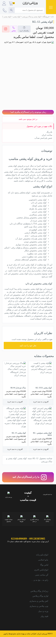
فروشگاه (46, 17)
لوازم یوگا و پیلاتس (40, 596)
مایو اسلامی (43, 560)
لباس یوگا (44, 565)
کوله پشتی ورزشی (39, 236)
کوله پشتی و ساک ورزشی (31, 17)
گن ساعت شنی (41, 575)
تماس (14, 31)
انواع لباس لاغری (41, 570)
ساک (32, 172)
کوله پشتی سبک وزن (38, 227)
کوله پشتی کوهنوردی (38, 230)
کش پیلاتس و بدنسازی (38, 601)
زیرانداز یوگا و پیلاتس (39, 591)
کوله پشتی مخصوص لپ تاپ (16, 274)
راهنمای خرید (24, 31)
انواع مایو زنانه (42, 555)
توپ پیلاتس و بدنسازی (39, 606)
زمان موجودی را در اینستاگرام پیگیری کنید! (28, 112)
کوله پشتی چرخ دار (38, 221)
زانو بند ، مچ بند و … (39, 580)
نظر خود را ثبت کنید (28, 345)
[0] (11, 3)
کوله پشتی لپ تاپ (39, 203)
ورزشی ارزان (42, 634)
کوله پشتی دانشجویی (38, 200)
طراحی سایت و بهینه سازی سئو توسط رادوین (19, 634)
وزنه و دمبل (43, 611)
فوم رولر (44, 616)
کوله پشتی (16, 17)
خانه (52, 17)
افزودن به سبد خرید (41, 402)
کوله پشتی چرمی (39, 212)
